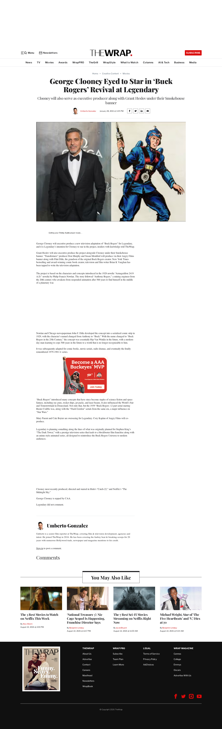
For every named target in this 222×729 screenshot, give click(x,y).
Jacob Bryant (121, 628)
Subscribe (193, 52)
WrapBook (87, 686)
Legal (147, 648)
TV (38, 62)
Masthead (87, 675)
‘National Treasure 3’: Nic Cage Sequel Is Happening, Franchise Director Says (86, 618)
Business (179, 62)
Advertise (87, 659)
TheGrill (93, 62)
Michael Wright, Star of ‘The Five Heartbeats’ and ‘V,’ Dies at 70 (180, 618)
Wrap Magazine (183, 648)
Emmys (177, 664)
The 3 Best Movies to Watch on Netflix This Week (39, 616)
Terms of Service (151, 653)
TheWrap (88, 648)
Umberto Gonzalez (88, 111)
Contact (86, 664)
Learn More (118, 664)
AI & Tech (163, 62)
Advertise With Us (182, 675)
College (177, 659)
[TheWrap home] (111, 53)
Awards (62, 62)
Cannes (177, 653)
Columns (148, 62)
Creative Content (110, 73)
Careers (86, 670)
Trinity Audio (64, 233)
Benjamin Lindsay (76, 628)
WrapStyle (109, 62)
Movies (49, 62)
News (29, 62)
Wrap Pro (119, 648)
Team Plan (118, 659)
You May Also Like (111, 577)
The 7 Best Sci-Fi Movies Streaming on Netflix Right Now (132, 618)
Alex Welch (27, 624)
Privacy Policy (150, 659)
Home (95, 73)
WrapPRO (78, 62)
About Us (86, 653)
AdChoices (148, 664)
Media (192, 62)
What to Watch (129, 62)
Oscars (177, 670)
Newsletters (50, 52)
